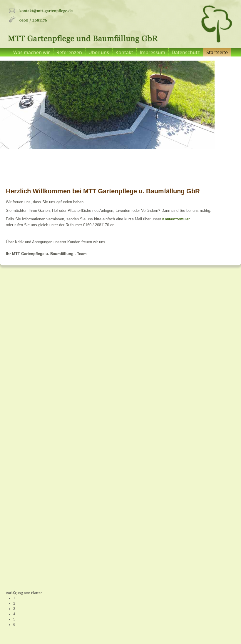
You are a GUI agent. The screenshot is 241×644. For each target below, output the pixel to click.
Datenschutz (186, 52)
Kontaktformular (176, 219)
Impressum (152, 52)
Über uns (98, 52)
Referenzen (69, 52)
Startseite (217, 52)
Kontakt (124, 52)
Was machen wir (31, 52)
